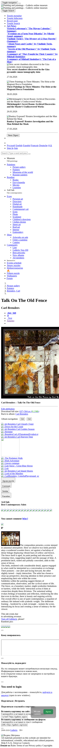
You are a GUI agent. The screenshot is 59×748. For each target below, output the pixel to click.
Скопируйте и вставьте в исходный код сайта (23, 714)
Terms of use (22, 745)
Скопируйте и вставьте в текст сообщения (21, 722)
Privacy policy (35, 745)
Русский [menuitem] (11, 145)
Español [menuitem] (26, 145)
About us (17, 743)
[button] (14, 15)
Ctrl (22, 419)
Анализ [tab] (10, 320)
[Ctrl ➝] (12, 458)
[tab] (11, 313)
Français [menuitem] (35, 145)
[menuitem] (50, 145)
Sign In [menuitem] (10, 148)
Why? (25, 518)
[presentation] (32, 323)
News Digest (13, 135)
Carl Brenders (21, 414)
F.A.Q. (9, 743)
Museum (12, 159)
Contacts (26, 743)
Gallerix (13, 730)
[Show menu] (19, 3)
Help (3, 743)
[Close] (29, 153)
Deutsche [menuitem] (43, 145)
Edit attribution (8, 409)
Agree (48, 712)
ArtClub (14, 191)
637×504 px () (29, 411)
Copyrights (47, 745)
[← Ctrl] (17, 437)
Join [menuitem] (16, 148)
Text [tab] (9, 318)
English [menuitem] (19, 145)
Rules (13, 745)
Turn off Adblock (9, 619)
